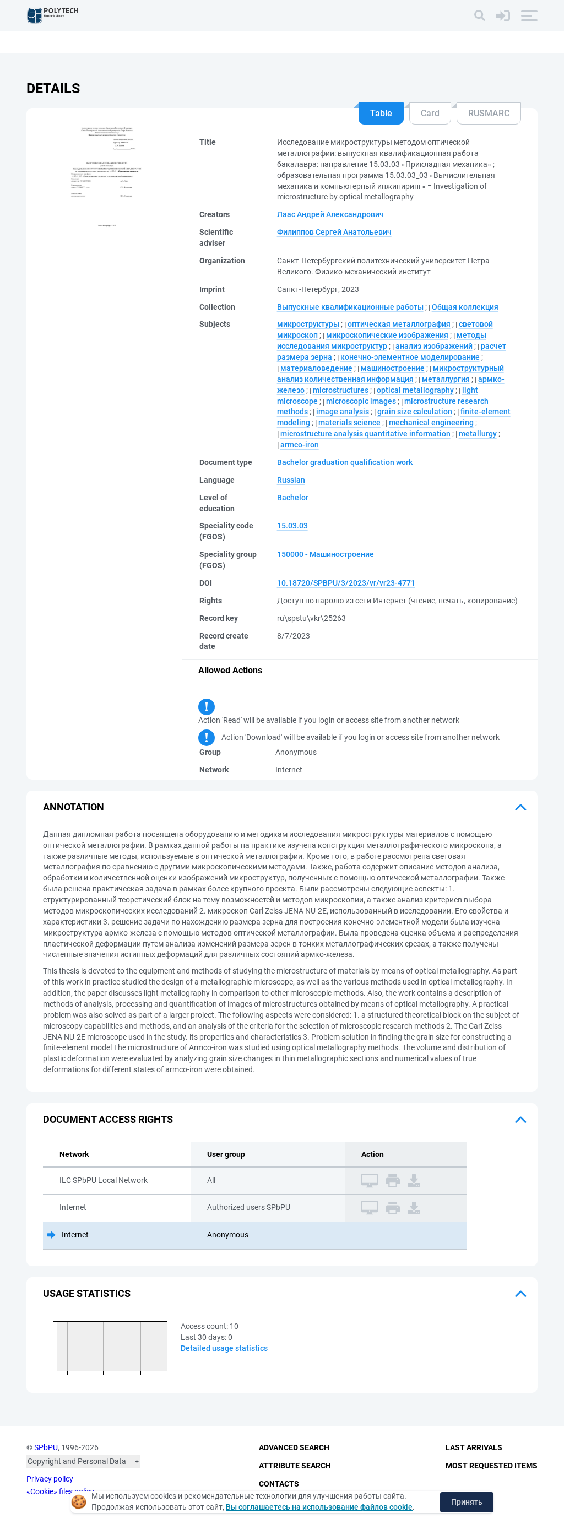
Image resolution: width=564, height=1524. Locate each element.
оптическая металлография (399, 324)
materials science (349, 422)
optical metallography (415, 390)
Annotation (73, 807)
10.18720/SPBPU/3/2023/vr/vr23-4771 (346, 583)
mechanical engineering (431, 422)
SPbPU (46, 1447)
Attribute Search (295, 1465)
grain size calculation (414, 411)
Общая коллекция (465, 306)
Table (381, 113)
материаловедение (316, 368)
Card (430, 113)
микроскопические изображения (387, 335)
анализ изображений (434, 346)
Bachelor (292, 497)
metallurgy (478, 433)
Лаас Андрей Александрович (330, 214)
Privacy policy (49, 1478)
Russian (291, 479)
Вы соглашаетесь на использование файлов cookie (319, 1507)
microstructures (340, 390)
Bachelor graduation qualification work (345, 462)
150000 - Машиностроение (325, 554)
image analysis (342, 411)
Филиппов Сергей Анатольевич (334, 232)
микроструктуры (308, 324)
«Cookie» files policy (60, 1491)
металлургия (446, 379)
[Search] (479, 15)
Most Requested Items (492, 1465)
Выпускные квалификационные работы (350, 306)
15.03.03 (292, 525)
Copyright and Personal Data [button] (77, 1461)
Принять (466, 1502)
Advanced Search (294, 1447)
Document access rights (108, 1119)
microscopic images (361, 401)
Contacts (279, 1483)
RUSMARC (488, 113)
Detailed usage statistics (224, 1348)
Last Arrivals (474, 1447)
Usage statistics (87, 1293)
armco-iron (299, 444)
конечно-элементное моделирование (410, 357)
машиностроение (393, 368)
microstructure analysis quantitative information (365, 433)
